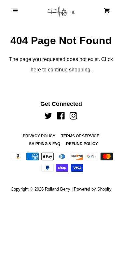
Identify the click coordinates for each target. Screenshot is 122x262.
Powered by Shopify (93, 189)
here (36, 69)
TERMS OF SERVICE (80, 136)
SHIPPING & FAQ (44, 144)
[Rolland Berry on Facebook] (61, 117)
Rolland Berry (57, 189)
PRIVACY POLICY (39, 136)
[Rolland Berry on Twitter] (48, 117)
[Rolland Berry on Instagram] (73, 117)
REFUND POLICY (82, 144)
